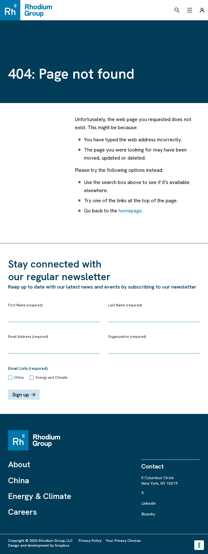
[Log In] (202, 10)
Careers (22, 512)
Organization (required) (127, 336)
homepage (130, 210)
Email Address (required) (28, 336)
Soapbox (62, 545)
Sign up (20, 394)
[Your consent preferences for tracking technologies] (199, 545)
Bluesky (148, 514)
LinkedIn (148, 503)
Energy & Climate (39, 496)
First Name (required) (25, 305)
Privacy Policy (90, 540)
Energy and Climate (51, 377)
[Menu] (190, 10)
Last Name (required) (125, 305)
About (19, 464)
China (19, 377)
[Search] (177, 10)
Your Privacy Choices (123, 540)
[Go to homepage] (28, 10)
